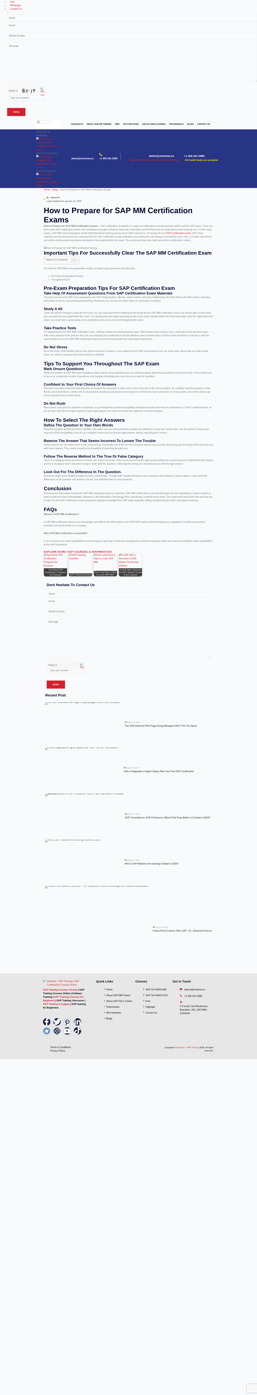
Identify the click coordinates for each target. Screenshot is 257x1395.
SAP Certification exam (178, 233)
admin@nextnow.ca (82, 158)
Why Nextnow (131, 124)
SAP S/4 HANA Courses (153, 124)
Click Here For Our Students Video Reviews (154, 160)
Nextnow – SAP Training (187, 1047)
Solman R (55, 197)
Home (47, 189)
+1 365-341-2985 (108, 158)
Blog (55, 189)
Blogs (190, 124)
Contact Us (203, 124)
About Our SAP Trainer (99, 124)
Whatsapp (15, 5)
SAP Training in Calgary (56, 1004)
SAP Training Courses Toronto (60, 990)
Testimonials (176, 124)
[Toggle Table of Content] (72, 260)
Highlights (77, 124)
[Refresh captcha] (42, 92)
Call (12, 1)
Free (117, 124)
